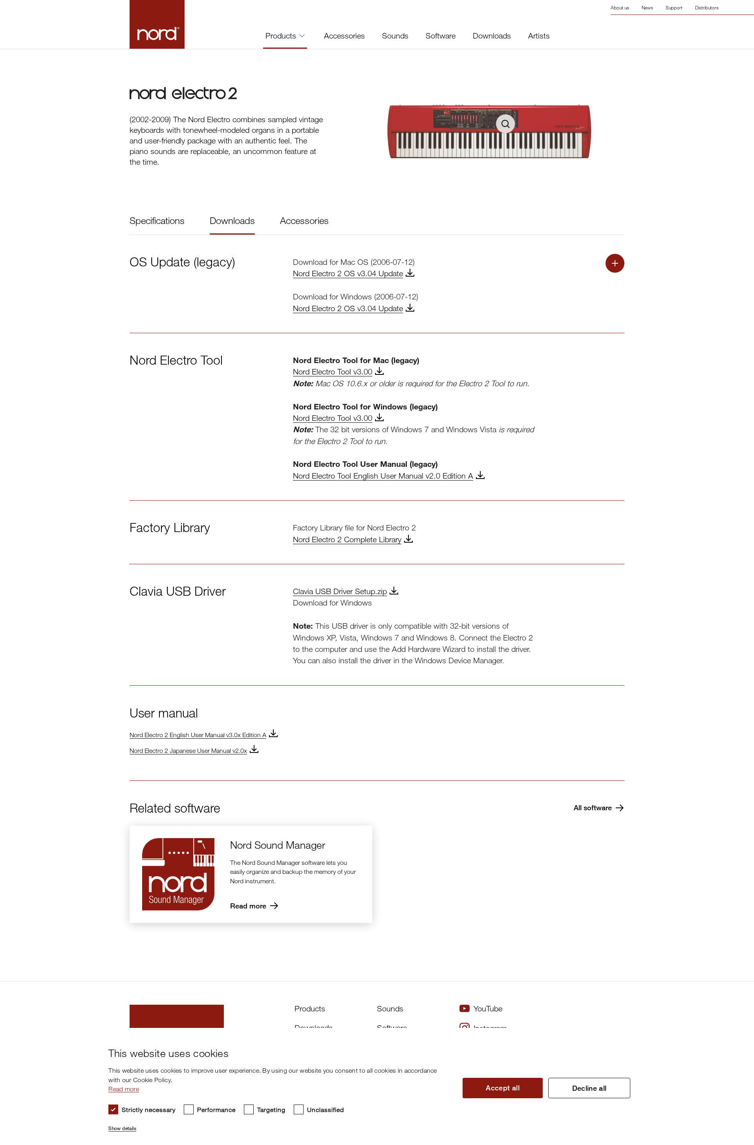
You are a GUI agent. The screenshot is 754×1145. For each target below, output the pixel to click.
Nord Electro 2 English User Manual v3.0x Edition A (198, 734)
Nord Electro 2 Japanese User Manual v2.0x (188, 750)
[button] (278, 1125)
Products (280, 35)
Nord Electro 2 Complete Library (347, 539)
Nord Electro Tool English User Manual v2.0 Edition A (383, 475)
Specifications (157, 220)
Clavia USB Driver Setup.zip (340, 591)
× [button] (733, 1036)
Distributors (707, 7)
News (647, 7)
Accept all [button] (503, 1087)
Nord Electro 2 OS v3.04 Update (348, 273)
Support (674, 7)
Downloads (492, 35)
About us (620, 7)
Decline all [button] (589, 1088)
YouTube (488, 1008)
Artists (539, 35)
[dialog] (370, 1086)
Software (441, 35)
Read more (123, 1088)
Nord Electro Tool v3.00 (332, 371)
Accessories (344, 35)
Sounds (395, 35)
